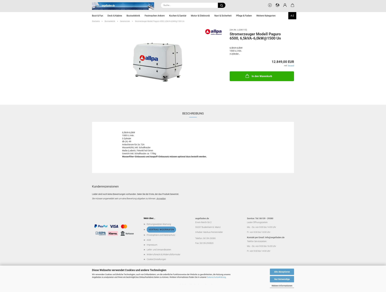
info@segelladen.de (275, 237)
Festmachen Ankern (155, 15)
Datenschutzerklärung (216, 277)
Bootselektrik (133, 15)
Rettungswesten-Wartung (159, 224)
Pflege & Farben (244, 15)
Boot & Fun (97, 15)
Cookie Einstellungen (156, 259)
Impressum (152, 245)
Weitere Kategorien (265, 15)
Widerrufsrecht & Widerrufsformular (163, 254)
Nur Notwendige (282, 279)
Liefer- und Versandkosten (159, 249)
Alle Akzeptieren (282, 272)
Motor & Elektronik (200, 15)
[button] (285, 5)
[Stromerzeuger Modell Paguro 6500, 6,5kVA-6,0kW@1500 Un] (158, 62)
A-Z (292, 15)
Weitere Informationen (282, 285)
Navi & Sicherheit (223, 15)
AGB (149, 240)
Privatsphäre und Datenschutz (161, 235)
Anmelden (161, 198)
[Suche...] (221, 5)
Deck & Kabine (115, 15)
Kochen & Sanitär (177, 15)
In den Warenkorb (262, 76)
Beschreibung (193, 113)
